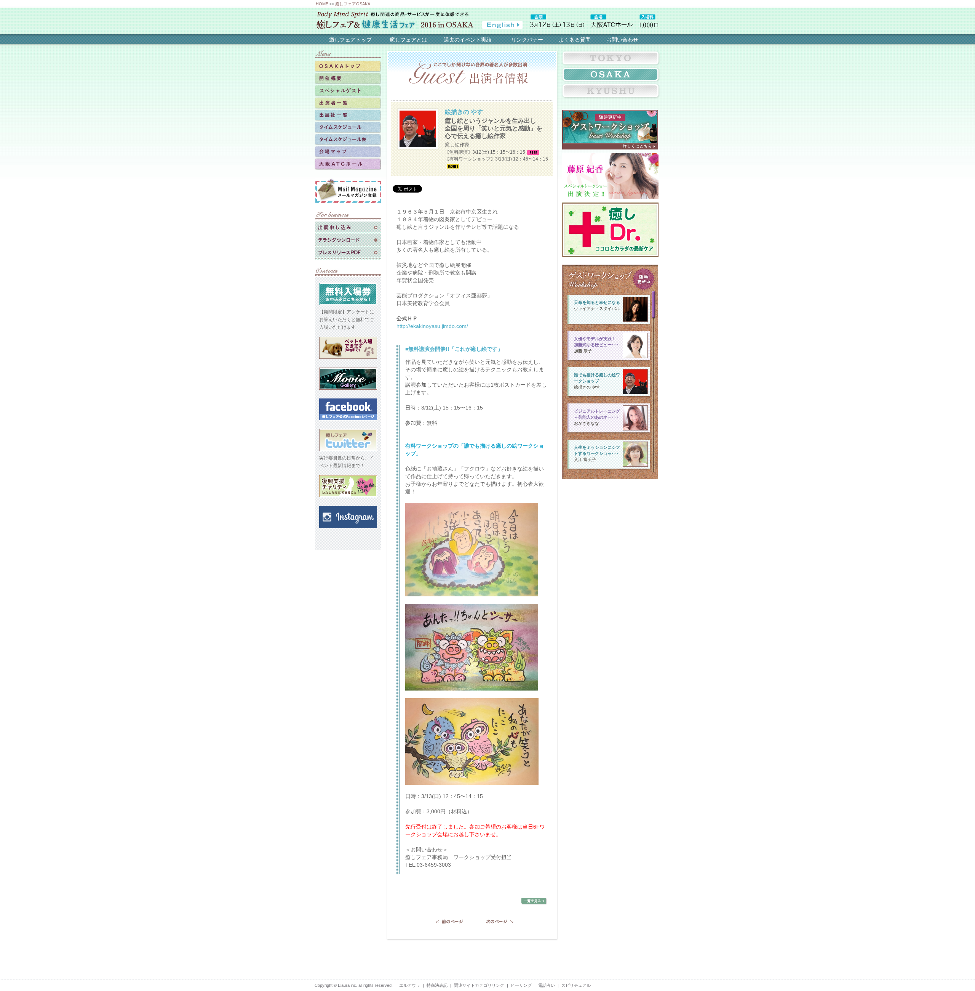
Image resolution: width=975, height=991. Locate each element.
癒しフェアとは (408, 40)
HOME (322, 4)
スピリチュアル (576, 985)
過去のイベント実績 (468, 40)
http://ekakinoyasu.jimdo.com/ (432, 326)
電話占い (546, 985)
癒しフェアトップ (350, 40)
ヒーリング (521, 985)
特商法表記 (437, 985)
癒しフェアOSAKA (352, 4)
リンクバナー (527, 40)
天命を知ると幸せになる (597, 302)
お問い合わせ (622, 40)
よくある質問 (575, 40)
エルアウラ (409, 985)
